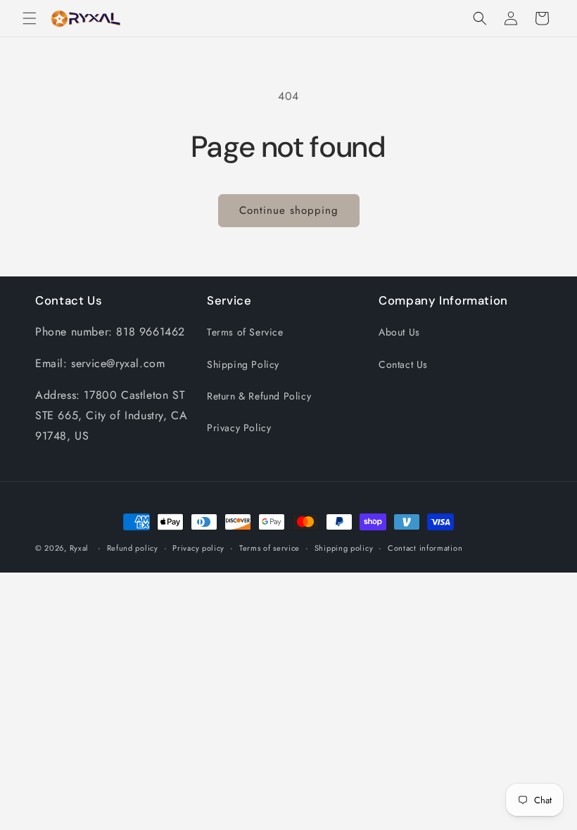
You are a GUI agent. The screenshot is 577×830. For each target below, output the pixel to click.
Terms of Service (245, 332)
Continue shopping (288, 210)
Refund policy (132, 548)
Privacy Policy (239, 428)
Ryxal (79, 548)
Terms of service (269, 548)
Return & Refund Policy (259, 396)
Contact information (425, 548)
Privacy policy (198, 548)
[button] (29, 18)
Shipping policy (344, 548)
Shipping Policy (243, 364)
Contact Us (403, 364)
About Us (399, 332)
